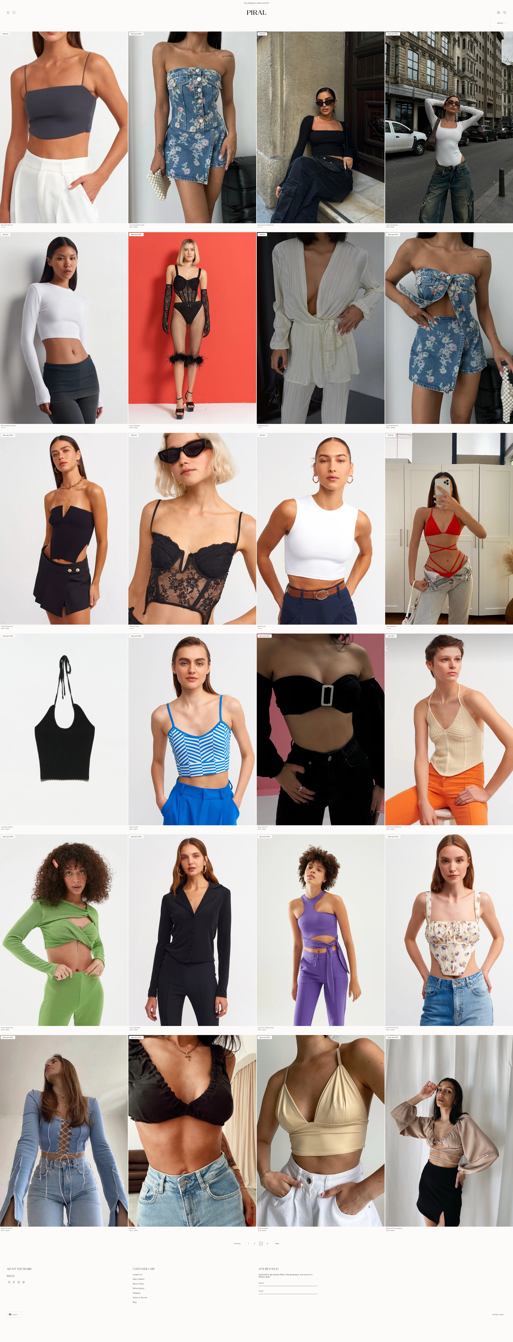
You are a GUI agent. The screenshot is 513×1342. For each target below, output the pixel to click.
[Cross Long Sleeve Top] (64, 930)
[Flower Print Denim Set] (449, 328)
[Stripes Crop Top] (192, 729)
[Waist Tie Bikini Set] (449, 529)
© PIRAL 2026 (497, 1315)
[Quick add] (252, 219)
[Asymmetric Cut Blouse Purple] (321, 930)
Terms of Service (140, 1297)
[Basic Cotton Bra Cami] (64, 127)
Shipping (136, 1293)
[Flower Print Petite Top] (449, 930)
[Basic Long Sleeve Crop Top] (64, 328)
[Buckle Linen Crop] (321, 729)
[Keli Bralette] (192, 1131)
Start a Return (138, 1279)
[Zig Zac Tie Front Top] (64, 1131)
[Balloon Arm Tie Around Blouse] (449, 1131)
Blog (134, 1302)
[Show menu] (8, 12)
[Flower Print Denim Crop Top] (192, 127)
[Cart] (505, 12)
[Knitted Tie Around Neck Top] (449, 729)
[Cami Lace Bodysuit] (192, 328)
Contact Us (137, 1274)
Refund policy (138, 1288)
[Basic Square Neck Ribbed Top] (321, 127)
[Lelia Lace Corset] (192, 529)
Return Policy (138, 1284)
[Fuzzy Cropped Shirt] (192, 930)
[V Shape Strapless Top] (64, 529)
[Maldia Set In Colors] (321, 328)
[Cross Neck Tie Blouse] (64, 729)
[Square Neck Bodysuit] (449, 127)
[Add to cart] (509, 821)
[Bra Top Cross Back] (321, 1131)
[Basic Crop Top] (321, 529)
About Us (10, 1275)
